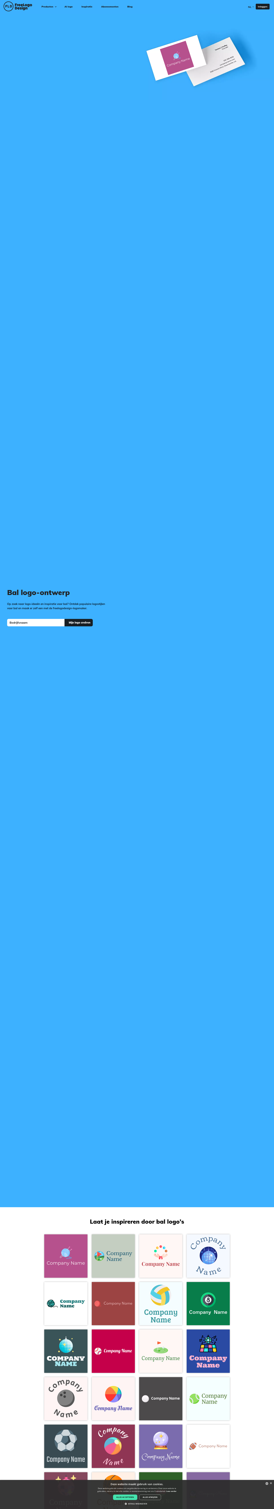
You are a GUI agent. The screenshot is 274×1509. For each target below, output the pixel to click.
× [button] (271, 1483)
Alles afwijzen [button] (150, 1497)
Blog (129, 6)
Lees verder (171, 1491)
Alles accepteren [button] (125, 1497)
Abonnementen (109, 6)
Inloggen (262, 6)
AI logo (69, 6)
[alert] (137, 1494)
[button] (137, 1504)
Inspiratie (86, 6)
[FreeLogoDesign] (30, 6)
